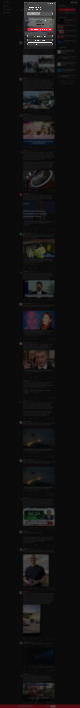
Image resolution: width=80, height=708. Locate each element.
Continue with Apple (41, 40)
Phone (47, 13)
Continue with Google (41, 36)
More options (41, 44)
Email (34, 13)
